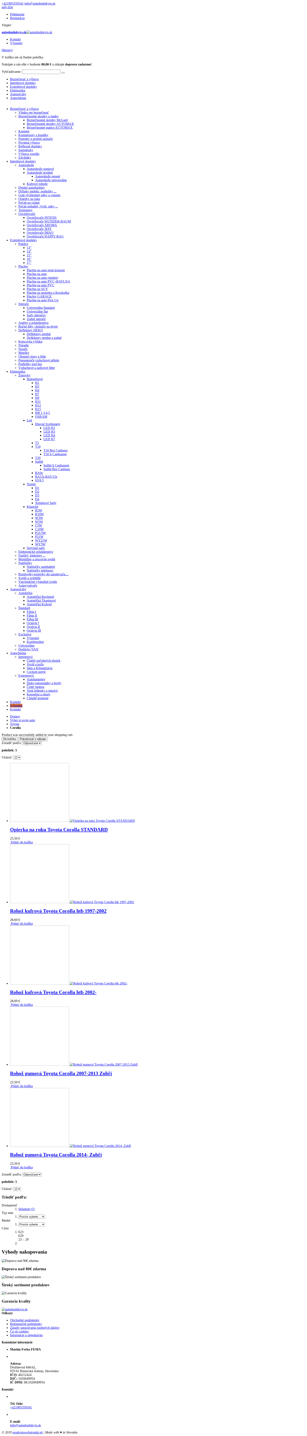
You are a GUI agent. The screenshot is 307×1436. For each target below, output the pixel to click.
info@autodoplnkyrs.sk (39, 3)
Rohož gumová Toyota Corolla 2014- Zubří (56, 1154)
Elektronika (17, 90)
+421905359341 (13, 3)
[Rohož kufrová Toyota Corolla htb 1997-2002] (72, 902)
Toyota (14, 724)
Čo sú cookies (19, 1331)
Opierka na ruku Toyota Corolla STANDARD (59, 829)
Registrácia (17, 18)
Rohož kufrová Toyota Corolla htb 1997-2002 (58, 911)
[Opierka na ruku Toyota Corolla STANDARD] (72, 820)
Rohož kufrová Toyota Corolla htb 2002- (53, 992)
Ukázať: (7, 757)
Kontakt (15, 39)
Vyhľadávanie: (11, 71)
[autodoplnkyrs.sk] (15, 1309)
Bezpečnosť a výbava (24, 79)
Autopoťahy (18, 94)
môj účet (7, 7)
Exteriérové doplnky (23, 86)
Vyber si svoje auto (22, 720)
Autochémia (18, 98)
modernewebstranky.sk (28, 1432)
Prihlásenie (17, 14)
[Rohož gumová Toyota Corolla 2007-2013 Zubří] (74, 1064)
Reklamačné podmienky (26, 1324)
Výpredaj (16, 43)
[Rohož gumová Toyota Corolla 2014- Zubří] (70, 1146)
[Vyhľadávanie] (63, 72)
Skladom (26, 1209)
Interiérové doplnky (23, 83)
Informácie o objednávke (26, 1335)
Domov (15, 716)
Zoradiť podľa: (12, 743)
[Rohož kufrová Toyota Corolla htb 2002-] (68, 983)
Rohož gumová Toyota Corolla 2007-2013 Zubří (61, 1073)
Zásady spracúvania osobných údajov (35, 1327)
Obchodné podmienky (24, 1320)
